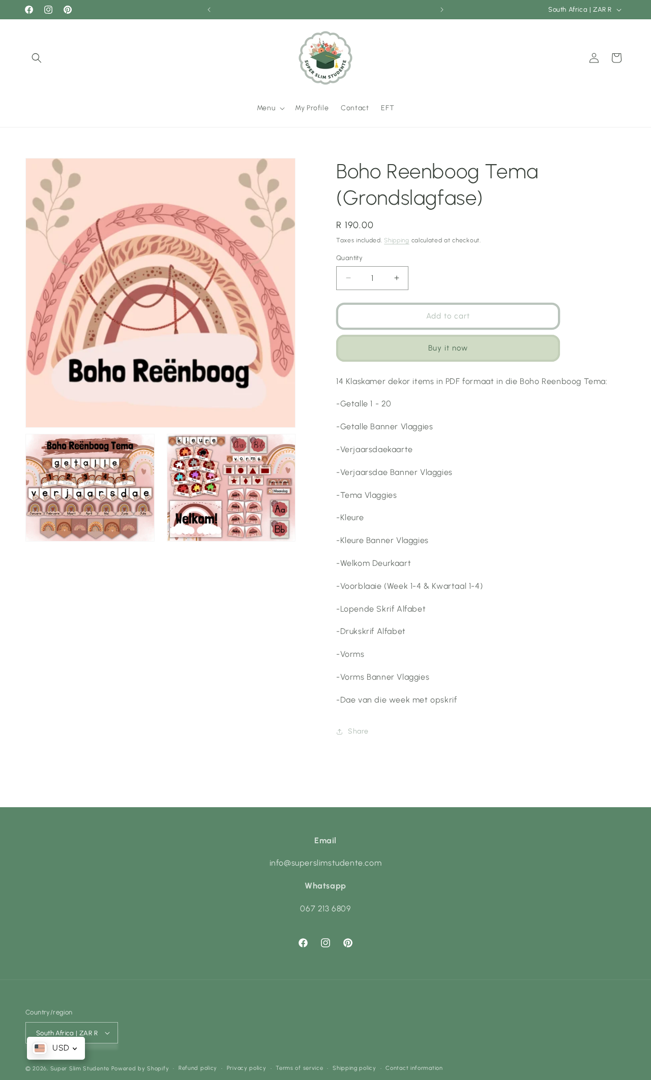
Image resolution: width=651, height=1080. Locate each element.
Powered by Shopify (140, 1068)
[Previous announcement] (209, 9)
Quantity (349, 258)
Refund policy (198, 1068)
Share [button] (358, 731)
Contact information (414, 1068)
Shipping (396, 240)
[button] (36, 58)
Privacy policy (247, 1068)
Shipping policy (354, 1068)
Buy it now (448, 348)
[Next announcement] (442, 9)
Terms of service (299, 1068)
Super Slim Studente (79, 1068)
